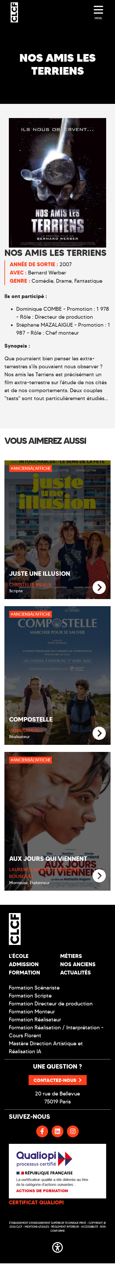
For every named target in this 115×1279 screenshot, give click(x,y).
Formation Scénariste (34, 987)
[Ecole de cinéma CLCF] (14, 12)
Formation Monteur (32, 1011)
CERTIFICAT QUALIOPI (36, 1202)
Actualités (75, 972)
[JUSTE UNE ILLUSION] (99, 587)
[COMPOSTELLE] (99, 733)
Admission (24, 964)
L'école (19, 956)
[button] (57, 1246)
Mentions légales (37, 1226)
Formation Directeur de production (51, 1003)
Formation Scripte (30, 995)
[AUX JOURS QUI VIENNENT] (99, 876)
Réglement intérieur (65, 1226)
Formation (24, 972)
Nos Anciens (78, 964)
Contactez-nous (55, 1080)
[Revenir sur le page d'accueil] (31, 929)
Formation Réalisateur (35, 1019)
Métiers (71, 956)
